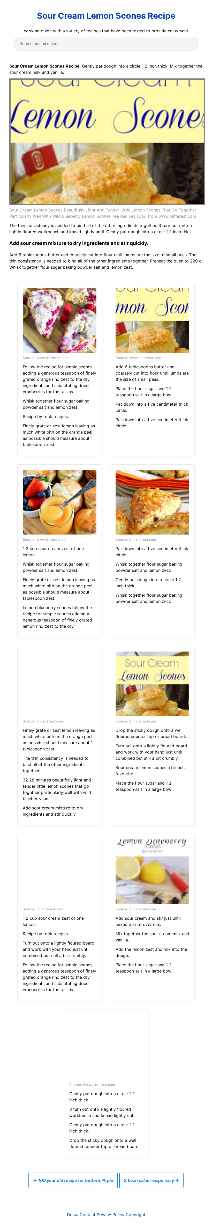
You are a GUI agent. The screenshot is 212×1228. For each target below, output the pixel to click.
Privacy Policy (110, 1214)
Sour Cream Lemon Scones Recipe (106, 16)
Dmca (72, 1214)
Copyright (135, 1214)
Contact (87, 1214)
